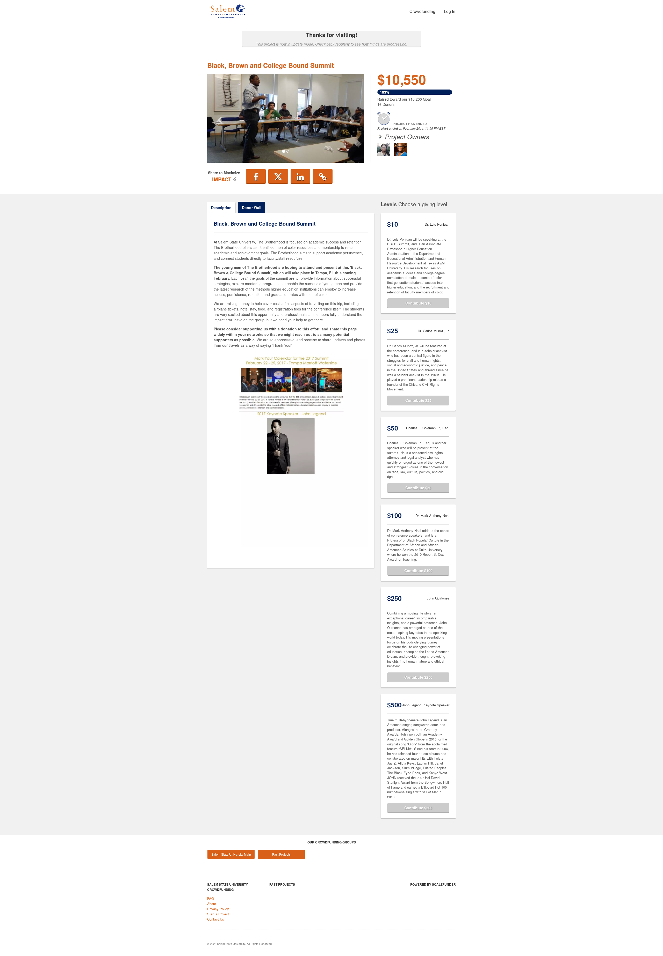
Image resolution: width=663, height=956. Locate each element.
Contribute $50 (418, 487)
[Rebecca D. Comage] (383, 149)
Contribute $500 (418, 807)
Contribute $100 (418, 570)
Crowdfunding (422, 11)
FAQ (210, 898)
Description (221, 207)
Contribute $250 (418, 677)
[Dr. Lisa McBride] (400, 149)
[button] (219, 118)
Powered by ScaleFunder (433, 884)
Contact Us (215, 919)
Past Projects (281, 854)
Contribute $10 (418, 303)
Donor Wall (251, 207)
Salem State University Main (231, 854)
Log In (449, 11)
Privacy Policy (218, 908)
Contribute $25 (418, 400)
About (211, 903)
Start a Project (218, 913)
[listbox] (285, 118)
